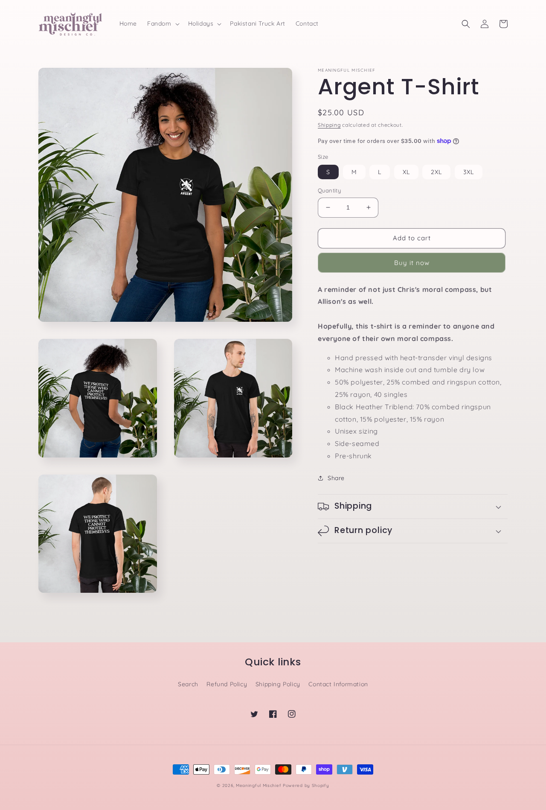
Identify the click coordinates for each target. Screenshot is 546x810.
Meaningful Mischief (258, 785)
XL (406, 172)
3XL (468, 172)
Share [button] (336, 478)
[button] (162, 23)
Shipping (329, 125)
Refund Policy (226, 684)
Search (188, 684)
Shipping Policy (278, 684)
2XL (436, 172)
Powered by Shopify (306, 785)
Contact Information (338, 684)
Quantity (329, 190)
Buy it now (412, 263)
